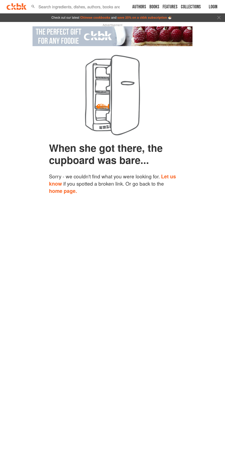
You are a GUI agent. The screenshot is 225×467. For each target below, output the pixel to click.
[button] (33, 6)
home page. (63, 190)
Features (170, 7)
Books (154, 7)
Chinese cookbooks (95, 17)
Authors (139, 7)
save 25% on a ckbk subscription (142, 17)
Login (213, 7)
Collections (191, 7)
